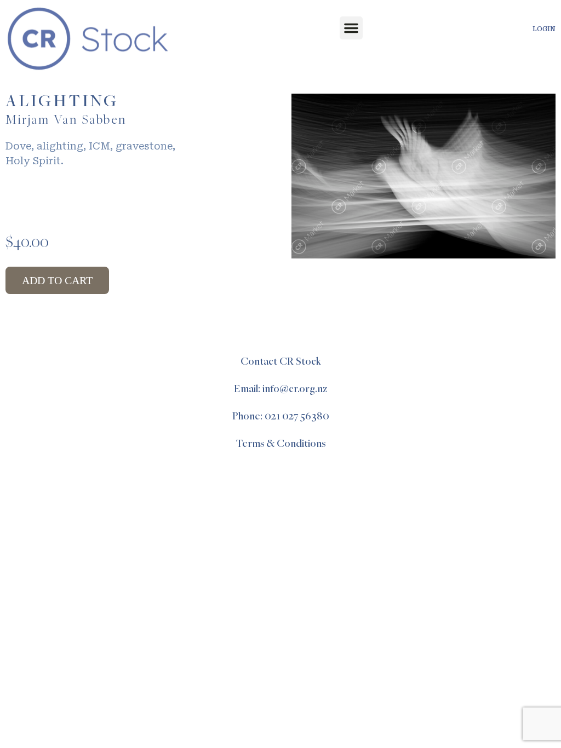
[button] (351, 27)
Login (544, 29)
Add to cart (57, 280)
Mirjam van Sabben (66, 121)
